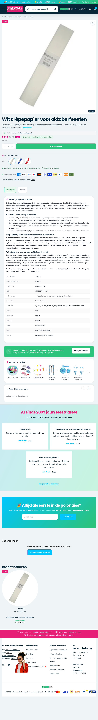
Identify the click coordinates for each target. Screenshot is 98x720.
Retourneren (54, 674)
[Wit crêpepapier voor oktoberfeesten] (12, 161)
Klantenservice (57, 645)
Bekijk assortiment (3, 9)
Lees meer (27, 128)
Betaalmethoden (55, 654)
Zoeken (55, 9)
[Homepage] (2, 17)
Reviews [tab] (22, 190)
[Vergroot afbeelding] (93, 23)
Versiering (9, 17)
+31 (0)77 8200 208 (12, 650)
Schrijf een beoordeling (39, 552)
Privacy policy (31, 662)
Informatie (32, 645)
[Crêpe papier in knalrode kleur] (27, 161)
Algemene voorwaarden (58, 650)
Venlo (33, 180)
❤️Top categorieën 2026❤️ (36, 666)
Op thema (18, 17)
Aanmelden (68, 517)
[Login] (90, 9)
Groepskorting (54, 665)
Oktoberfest (28, 17)
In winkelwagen (56, 146)
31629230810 (16, 659)
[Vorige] (83, 388)
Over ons (29, 658)
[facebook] (9, 665)
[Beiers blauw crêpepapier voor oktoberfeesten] (20, 161)
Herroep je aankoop (56, 669)
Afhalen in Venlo (32, 650)
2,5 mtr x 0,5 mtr (20, 612)
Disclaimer (30, 654)
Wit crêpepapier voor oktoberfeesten (20, 617)
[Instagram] (3, 665)
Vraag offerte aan (81, 350)
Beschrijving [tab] (10, 190)
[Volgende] (88, 388)
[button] (12, 146)
